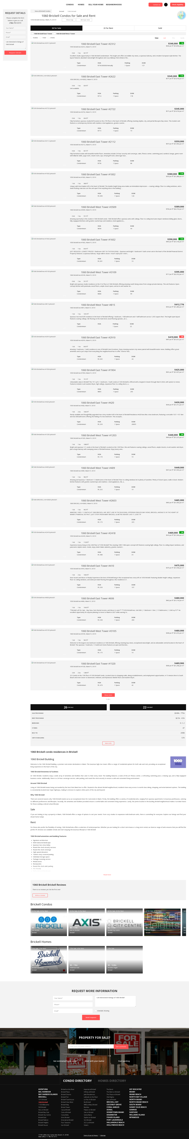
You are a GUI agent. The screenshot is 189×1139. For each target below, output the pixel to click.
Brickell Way (65, 1105)
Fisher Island (113, 1117)
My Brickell (87, 1102)
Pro (173, 38)
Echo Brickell (65, 1117)
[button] (65, 55)
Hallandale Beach (115, 1122)
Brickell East (42, 1117)
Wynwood (134, 1117)
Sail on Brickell (88, 1112)
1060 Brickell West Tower (65, 34)
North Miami (135, 1099)
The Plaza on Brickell (113, 1094)
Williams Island (137, 1115)
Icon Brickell (65, 1125)
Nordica (86, 1107)
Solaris (86, 1125)
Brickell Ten (65, 1097)
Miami (132, 1092)
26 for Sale (56, 28)
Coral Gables (113, 1107)
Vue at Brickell (111, 1099)
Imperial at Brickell (90, 1089)
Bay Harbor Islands (48, 1094)
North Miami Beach (138, 1102)
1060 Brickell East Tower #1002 (98, 174)
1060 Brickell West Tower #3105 (98, 631)
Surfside (133, 1112)
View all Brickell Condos (42, 11)
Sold (160, 28)
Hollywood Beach (115, 1125)
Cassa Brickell (65, 1110)
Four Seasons (65, 1122)
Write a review (40, 895)
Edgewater (112, 1115)
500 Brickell (42, 1107)
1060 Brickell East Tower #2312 (98, 43)
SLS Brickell (87, 1120)
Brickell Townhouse (67, 1099)
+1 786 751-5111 (51, 1137)
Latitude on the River (91, 1097)
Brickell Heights (43, 1122)
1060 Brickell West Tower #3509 (98, 207)
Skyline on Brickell (90, 1117)
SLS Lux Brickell (89, 1122)
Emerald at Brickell (67, 1120)
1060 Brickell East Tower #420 (97, 402)
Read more (107, 875)
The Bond (110, 1089)
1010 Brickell (42, 1099)
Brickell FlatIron (43, 1120)
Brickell (61, 11)
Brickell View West (67, 1102)
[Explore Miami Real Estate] (17, 4)
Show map (69, 20)
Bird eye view (85, 20)
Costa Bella (65, 1115)
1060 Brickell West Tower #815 (98, 304)
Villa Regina (110, 1097)
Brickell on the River (67, 1089)
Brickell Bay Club (43, 1112)
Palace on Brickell (89, 1110)
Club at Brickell (66, 1112)
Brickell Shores (66, 1094)
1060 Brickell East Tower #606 (97, 598)
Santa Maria (88, 1115)
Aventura (43, 1089)
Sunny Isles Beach (138, 1107)
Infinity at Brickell (89, 1092)
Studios (35, 38)
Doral (110, 1110)
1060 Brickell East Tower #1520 (98, 663)
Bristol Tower (65, 1107)
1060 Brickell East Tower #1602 (98, 239)
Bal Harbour (44, 1092)
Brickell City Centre (44, 1115)
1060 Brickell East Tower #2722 (98, 109)
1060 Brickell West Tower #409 (98, 467)
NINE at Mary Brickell (90, 1105)
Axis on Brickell (43, 1110)
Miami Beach (135, 1094)
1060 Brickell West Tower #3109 (98, 272)
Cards (182, 38)
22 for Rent (108, 28)
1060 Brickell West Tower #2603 (98, 500)
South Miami (135, 1104)
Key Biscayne (135, 1089)
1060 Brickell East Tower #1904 (98, 370)
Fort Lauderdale (115, 1120)
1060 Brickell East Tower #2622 (98, 76)
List (164, 38)
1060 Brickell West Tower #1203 (98, 435)
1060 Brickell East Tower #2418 (98, 533)
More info (108, 743)
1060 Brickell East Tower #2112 (98, 141)
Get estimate (121, 1047)
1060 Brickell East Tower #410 (97, 565)
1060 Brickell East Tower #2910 (98, 337)
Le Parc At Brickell (90, 1099)
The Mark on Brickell (113, 1092)
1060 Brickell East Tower (43, 34)
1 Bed (44, 38)
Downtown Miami (115, 1112)
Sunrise (133, 1110)
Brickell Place (65, 1092)
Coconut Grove (114, 1104)
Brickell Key (112, 1102)
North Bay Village (138, 1097)
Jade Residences (89, 1094)
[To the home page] (55, 11)
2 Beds (52, 38)
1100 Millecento (43, 1105)
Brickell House (43, 1125)
